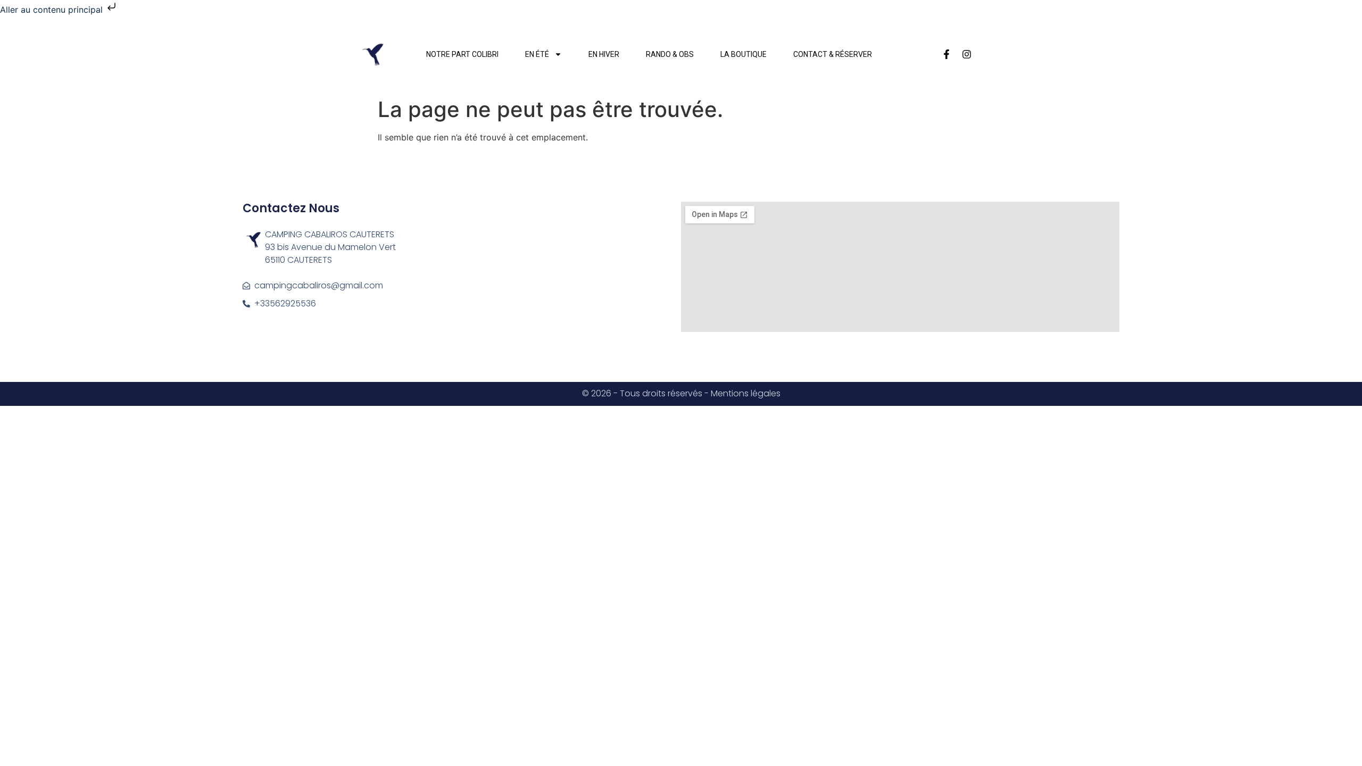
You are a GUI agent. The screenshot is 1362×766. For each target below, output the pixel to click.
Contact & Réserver (832, 54)
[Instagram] (966, 54)
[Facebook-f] (946, 54)
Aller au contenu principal (52, 9)
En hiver (603, 54)
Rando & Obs (670, 54)
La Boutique (743, 54)
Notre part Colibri (462, 54)
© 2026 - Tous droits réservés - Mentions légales (681, 393)
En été (537, 54)
